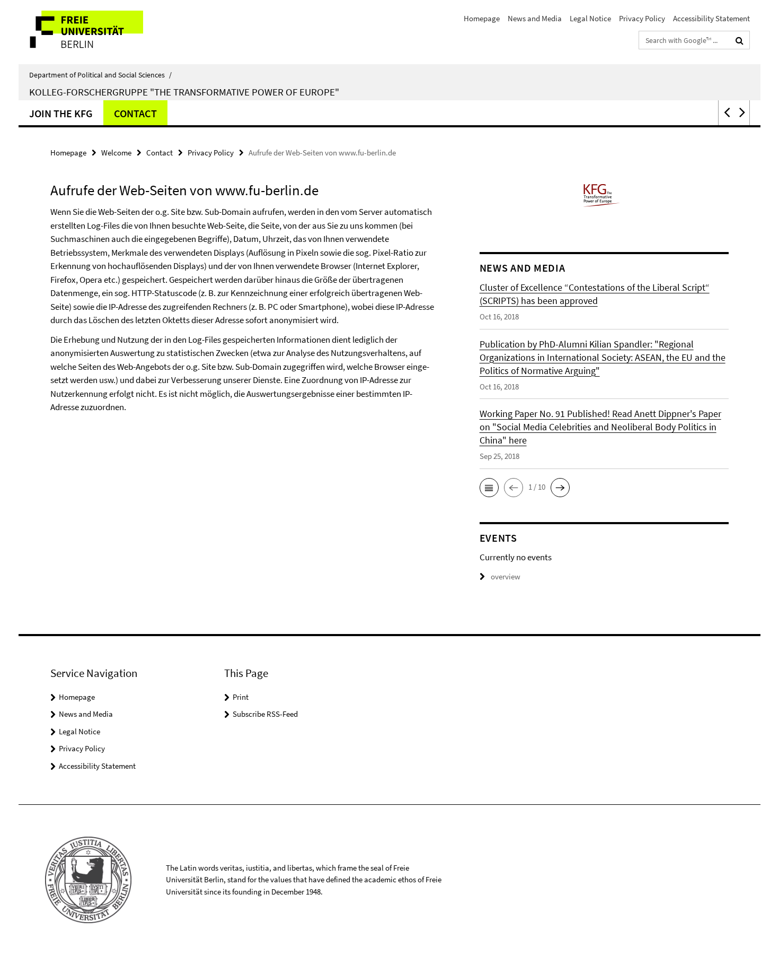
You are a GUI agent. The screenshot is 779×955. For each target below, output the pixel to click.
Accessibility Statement (711, 18)
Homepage (482, 18)
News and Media (535, 18)
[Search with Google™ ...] (739, 40)
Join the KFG (61, 113)
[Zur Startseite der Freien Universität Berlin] (107, 32)
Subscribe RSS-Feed (265, 714)
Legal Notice (590, 18)
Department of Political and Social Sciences (100, 75)
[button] (726, 112)
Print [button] (241, 697)
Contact (135, 113)
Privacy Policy (642, 18)
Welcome (116, 152)
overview (505, 576)
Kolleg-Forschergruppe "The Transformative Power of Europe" (184, 91)
